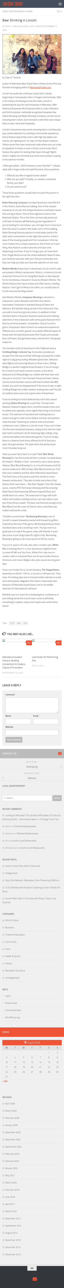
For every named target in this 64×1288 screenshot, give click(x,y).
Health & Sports (12, 956)
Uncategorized (12, 977)
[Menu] (60, 4)
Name (8, 716)
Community (10, 941)
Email (36, 716)
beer (19, 623)
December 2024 (13, 1139)
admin (8, 26)
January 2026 (11, 1125)
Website (9, 727)
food (25, 623)
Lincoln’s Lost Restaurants (23, 840)
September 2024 (13, 1146)
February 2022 (12, 1161)
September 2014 (13, 1225)
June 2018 (10, 1197)
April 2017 (10, 1204)
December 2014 (13, 1218)
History (8, 963)
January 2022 (11, 1168)
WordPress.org (12, 1017)
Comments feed (13, 1010)
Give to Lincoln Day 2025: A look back (22, 866)
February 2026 (12, 1118)
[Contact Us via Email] (60, 753)
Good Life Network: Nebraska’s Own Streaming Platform (32, 880)
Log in (8, 995)
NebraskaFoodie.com (40, 87)
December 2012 (13, 1247)
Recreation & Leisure (21, 11)
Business (9, 927)
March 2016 (11, 1211)
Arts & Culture (12, 920)
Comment (10, 694)
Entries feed (11, 1003)
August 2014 (11, 1232)
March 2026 (11, 1110)
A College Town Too (49, 819)
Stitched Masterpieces (25, 826)
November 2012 (13, 1254)
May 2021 (10, 1175)
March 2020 (11, 1182)
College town (11, 873)
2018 (12, 623)
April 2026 (10, 1103)
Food (5, 11)
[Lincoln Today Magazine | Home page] (16, 4)
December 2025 (13, 1132)
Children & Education (15, 934)
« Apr (5, 1081)
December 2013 (13, 1240)
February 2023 (12, 1153)
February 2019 (12, 1189)
